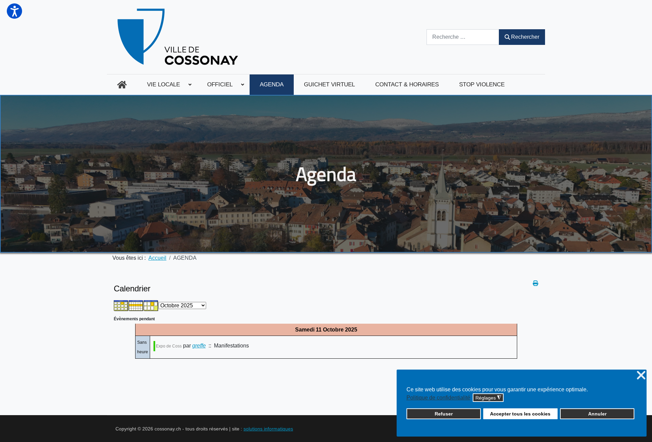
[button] (14, 11)
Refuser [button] (444, 414)
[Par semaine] (136, 305)
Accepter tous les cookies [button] (520, 414)
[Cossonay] (179, 37)
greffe (199, 345)
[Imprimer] (535, 283)
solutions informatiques (268, 428)
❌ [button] (641, 375)
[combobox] (463, 37)
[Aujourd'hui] (151, 305)
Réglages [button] (488, 398)
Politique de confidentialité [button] (438, 398)
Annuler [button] (597, 414)
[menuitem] (122, 84)
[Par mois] (121, 305)
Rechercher (525, 37)
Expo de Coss (169, 346)
